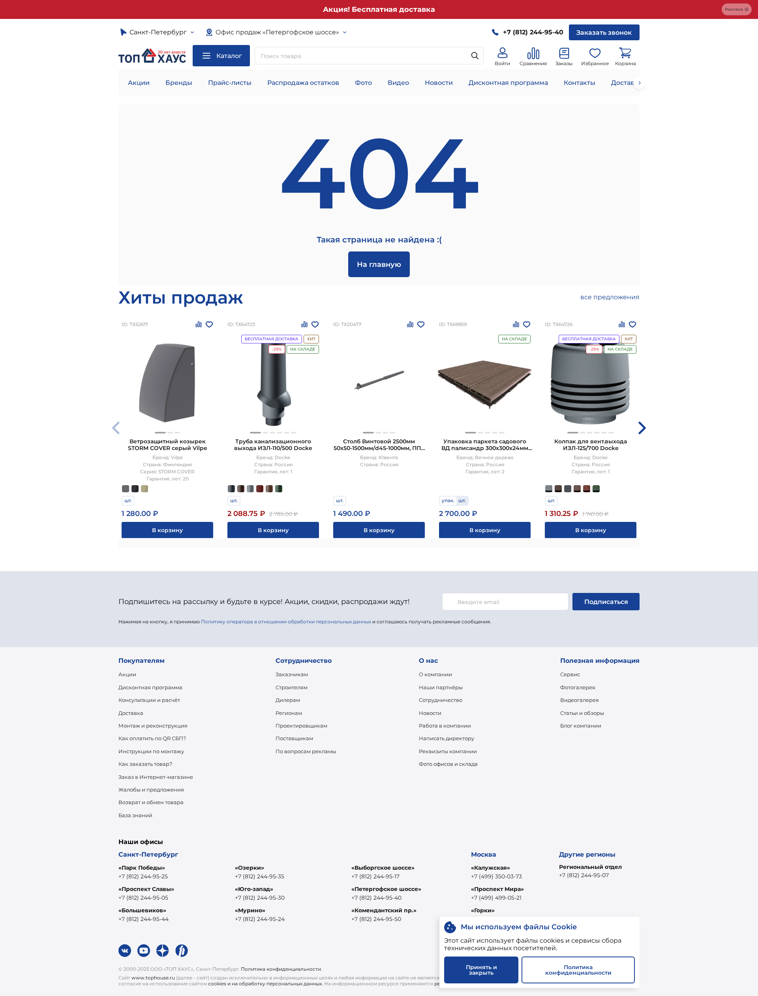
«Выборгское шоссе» (383, 867)
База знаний (135, 815)
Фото (363, 82)
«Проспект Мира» (497, 889)
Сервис (570, 674)
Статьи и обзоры (582, 713)
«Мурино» (250, 910)
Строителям (292, 687)
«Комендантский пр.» (384, 910)
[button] (160, 432)
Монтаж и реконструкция (153, 725)
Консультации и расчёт (149, 700)
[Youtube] (143, 950)
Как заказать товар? (145, 764)
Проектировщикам (301, 725)
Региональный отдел (590, 866)
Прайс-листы (229, 82)
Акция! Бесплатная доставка (379, 9)
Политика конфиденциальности (281, 969)
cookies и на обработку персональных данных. (265, 984)
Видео (398, 82)
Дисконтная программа (508, 82)
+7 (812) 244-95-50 (376, 919)
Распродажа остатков (303, 82)
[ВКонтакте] (124, 950)
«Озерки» (249, 867)
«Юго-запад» (254, 889)
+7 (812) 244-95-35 (259, 876)
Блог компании (580, 725)
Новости (439, 82)
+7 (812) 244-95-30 (260, 897)
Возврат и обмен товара (151, 802)
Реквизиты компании (448, 751)
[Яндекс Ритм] (181, 950)
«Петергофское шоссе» (386, 889)
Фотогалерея (577, 687)
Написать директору (446, 738)
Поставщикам (294, 738)
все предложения (610, 297)
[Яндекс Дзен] (162, 950)
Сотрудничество (440, 700)
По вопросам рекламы (306, 751)
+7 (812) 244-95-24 (260, 919)
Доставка (130, 713)
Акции (139, 82)
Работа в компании (445, 725)
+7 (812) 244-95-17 (375, 876)
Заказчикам (292, 674)
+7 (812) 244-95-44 (143, 919)
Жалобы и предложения (151, 789)
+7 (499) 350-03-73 (496, 876)
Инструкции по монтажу (151, 751)
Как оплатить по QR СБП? (152, 738)
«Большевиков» (142, 910)
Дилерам (288, 700)
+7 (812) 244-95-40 (376, 897)
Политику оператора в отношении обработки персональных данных (286, 622)
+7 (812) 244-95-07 (584, 875)
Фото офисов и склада (448, 764)
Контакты (579, 82)
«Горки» (483, 910)
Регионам (289, 713)
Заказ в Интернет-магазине (155, 777)
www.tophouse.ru (153, 978)
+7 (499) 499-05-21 (496, 897)
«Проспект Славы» (146, 889)
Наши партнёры (441, 687)
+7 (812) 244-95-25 (143, 876)
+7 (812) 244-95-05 (143, 897)
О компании (435, 674)
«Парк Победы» (141, 867)
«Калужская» (490, 867)
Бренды (178, 82)
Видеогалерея (579, 700)
